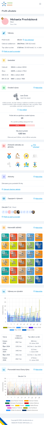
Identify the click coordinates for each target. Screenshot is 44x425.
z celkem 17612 (18, 71)
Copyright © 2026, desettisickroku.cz (22, 420)
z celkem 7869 (18, 79)
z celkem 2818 (17, 75)
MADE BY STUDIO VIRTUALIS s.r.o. (22, 423)
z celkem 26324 (18, 67)
